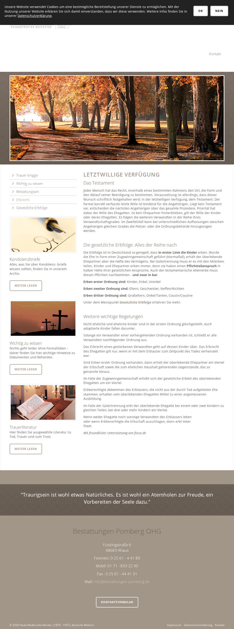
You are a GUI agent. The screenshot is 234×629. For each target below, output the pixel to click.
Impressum (174, 625)
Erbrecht (22, 199)
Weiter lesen (26, 286)
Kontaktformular (117, 602)
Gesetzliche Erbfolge (135, 302)
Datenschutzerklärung (198, 625)
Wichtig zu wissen (29, 183)
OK (200, 11)
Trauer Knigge (27, 175)
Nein (219, 11)
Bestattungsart (27, 191)
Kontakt (215, 53)
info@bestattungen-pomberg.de (121, 581)
